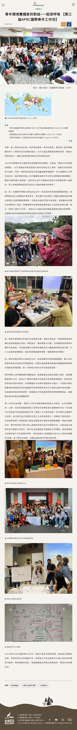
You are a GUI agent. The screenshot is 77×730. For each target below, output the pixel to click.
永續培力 (44, 685)
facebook (49, 720)
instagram (63, 720)
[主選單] (73, 4)
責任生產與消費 (29, 685)
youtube (56, 720)
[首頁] (38, 3)
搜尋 (3, 5)
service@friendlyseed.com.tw (31, 723)
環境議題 (14, 685)
